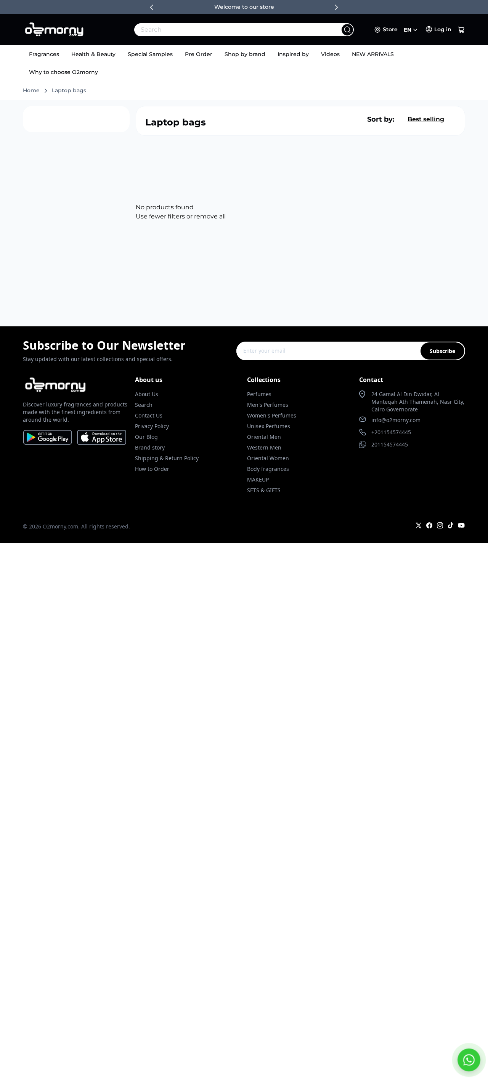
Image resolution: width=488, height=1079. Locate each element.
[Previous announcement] (151, 7)
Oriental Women (268, 458)
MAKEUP (258, 479)
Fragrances (44, 54)
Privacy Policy (152, 426)
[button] (461, 30)
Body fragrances (268, 468)
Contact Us (148, 415)
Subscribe (442, 351)
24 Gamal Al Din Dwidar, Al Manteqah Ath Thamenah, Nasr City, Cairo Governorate (417, 401)
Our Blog (146, 436)
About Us (146, 394)
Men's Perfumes (267, 404)
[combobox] (227, 30)
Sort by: (381, 119)
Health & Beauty (93, 54)
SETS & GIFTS (264, 490)
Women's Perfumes (271, 415)
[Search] (347, 30)
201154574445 (389, 444)
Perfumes (259, 394)
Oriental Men (264, 436)
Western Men (264, 447)
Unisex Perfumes (268, 426)
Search (143, 404)
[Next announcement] (336, 7)
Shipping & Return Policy (167, 458)
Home (31, 90)
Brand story (150, 447)
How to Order (152, 468)
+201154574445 (391, 432)
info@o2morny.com (396, 420)
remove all (210, 216)
